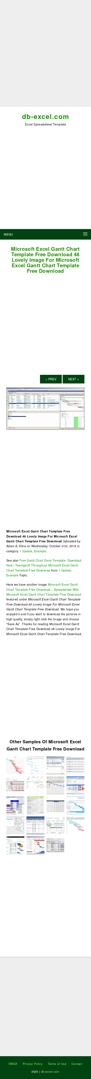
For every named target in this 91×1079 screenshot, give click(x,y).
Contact (77, 1064)
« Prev (51, 379)
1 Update (25, 551)
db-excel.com (45, 116)
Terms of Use (57, 1064)
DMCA (13, 1064)
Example (40, 551)
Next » (73, 379)
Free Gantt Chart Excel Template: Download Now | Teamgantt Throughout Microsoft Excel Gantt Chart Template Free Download (43, 565)
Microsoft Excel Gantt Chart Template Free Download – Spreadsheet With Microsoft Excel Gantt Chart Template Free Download (43, 589)
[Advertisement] (45, 55)
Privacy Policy (33, 1064)
